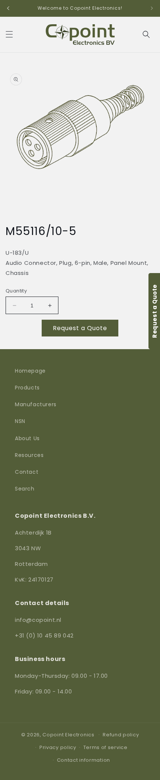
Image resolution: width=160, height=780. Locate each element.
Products (27, 387)
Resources (29, 455)
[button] (9, 34)
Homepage (30, 371)
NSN (20, 421)
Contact (26, 472)
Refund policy (121, 734)
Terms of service (105, 747)
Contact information (83, 760)
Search (25, 488)
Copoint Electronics (68, 734)
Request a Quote (80, 328)
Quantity (16, 290)
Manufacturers (36, 404)
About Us (27, 438)
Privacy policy (57, 747)
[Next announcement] (152, 8)
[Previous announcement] (8, 8)
